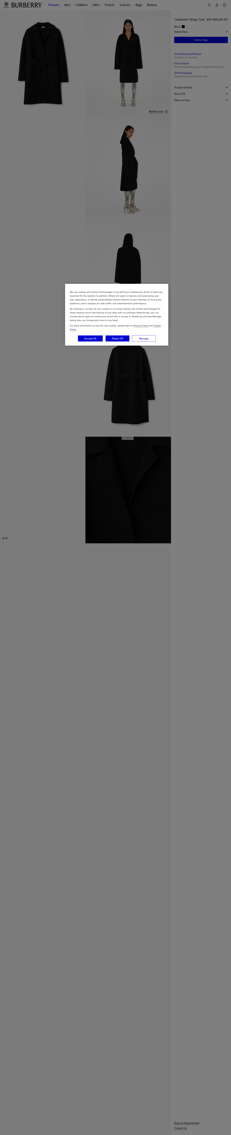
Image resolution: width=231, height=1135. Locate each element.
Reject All (117, 338)
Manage (144, 338)
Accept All (90, 338)
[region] (116, 315)
